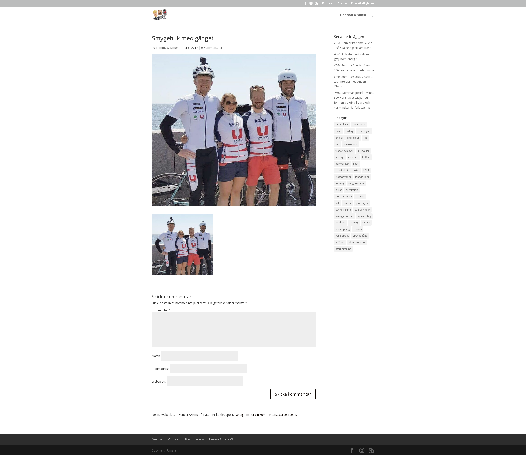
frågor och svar (344, 151)
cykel (338, 131)
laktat (356, 170)
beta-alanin (342, 124)
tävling (366, 222)
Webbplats (159, 381)
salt (338, 203)
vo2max (340, 242)
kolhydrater (342, 164)
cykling (349, 131)
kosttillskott (342, 170)
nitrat (339, 190)
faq (366, 137)
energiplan (353, 137)
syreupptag (364, 216)
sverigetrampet (344, 216)
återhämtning (343, 249)
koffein (366, 157)
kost (355, 164)
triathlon (340, 222)
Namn (156, 356)
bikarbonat (359, 124)
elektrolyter (364, 131)
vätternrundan (357, 242)
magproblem (356, 183)
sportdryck (361, 203)
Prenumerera (194, 439)
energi (339, 137)
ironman (353, 157)
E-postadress (160, 369)
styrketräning (343, 209)
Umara (358, 229)
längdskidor (362, 177)
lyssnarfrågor (343, 177)
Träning (354, 222)
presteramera (344, 196)
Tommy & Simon (167, 48)
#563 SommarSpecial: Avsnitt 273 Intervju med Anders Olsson (353, 81)
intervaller (363, 151)
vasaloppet (342, 235)
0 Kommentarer (211, 48)
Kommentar (161, 310)
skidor (347, 203)
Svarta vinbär (362, 209)
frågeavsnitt (350, 144)
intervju (340, 157)
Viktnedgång (360, 235)
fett (337, 144)
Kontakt (328, 3)
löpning (340, 183)
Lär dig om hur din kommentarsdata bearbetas (266, 415)
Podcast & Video (353, 15)
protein (360, 196)
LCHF (366, 170)
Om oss (342, 3)
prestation (352, 190)
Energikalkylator (362, 3)
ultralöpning (343, 229)
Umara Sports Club (222, 439)
